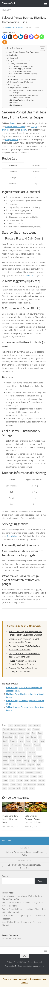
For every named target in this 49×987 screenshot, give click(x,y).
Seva (4, 776)
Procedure (21, 765)
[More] (4, 42)
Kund (20, 749)
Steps (26, 776)
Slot (10, 776)
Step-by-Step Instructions (18, 64)
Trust (19, 784)
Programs (30, 765)
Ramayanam (25, 768)
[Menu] (45, 3)
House (28, 741)
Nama (5, 761)
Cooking (21, 733)
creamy (24, 130)
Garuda (33, 737)
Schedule (38, 772)
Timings (33, 780)
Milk (29, 757)
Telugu (12, 780)
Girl (40, 737)
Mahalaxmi (31, 753)
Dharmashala (7, 737)
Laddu (26, 749)
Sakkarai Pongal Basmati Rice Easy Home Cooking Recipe (22, 53)
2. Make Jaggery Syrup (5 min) (22, 69)
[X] (10, 36)
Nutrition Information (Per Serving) (21, 82)
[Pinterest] (26, 36)
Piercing (26, 761)
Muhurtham (38, 757)
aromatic (5, 130)
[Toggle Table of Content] (41, 48)
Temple (19, 780)
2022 (11, 725)
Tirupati (5, 784)
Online (12, 761)
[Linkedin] (20, 36)
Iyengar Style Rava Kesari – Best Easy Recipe (10, 819)
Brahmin (22, 729)
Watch (25, 788)
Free (27, 737)
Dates (40, 733)
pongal (34, 126)
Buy (29, 729)
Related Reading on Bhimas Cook (23, 100)
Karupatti (37, 745)
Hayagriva (13, 741)
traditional (9, 126)
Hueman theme (38, 966)
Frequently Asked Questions (19, 88)
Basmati (6, 729)
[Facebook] (4, 36)
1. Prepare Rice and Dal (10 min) (23, 66)
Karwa (5, 749)
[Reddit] (15, 36)
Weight (32, 788)
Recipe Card (13, 58)
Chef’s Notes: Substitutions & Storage (22, 79)
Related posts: (17, 105)
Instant (35, 741)
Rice (33, 768)
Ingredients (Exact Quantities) (19, 61)
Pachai (19, 761)
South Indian (19, 126)
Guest (5, 741)
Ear (16, 737)
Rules (5, 772)
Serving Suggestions (16, 85)
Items (42, 741)
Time (26, 780)
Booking (14, 729)
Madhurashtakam (19, 753)
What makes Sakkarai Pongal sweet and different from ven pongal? (25, 96)
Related (15, 102)
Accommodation (20, 725)
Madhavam (7, 753)
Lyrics (39, 749)
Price (14, 765)
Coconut (13, 733)
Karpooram (27, 745)
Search (5, 876)
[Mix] (36, 36)
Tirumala (42, 780)
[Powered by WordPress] (15, 966)
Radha (5, 768)
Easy (21, 737)
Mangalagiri (7, 757)
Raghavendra (14, 768)
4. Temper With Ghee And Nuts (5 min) (25, 74)
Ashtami (37, 725)
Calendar (36, 729)
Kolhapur (13, 749)
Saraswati (29, 772)
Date (33, 733)
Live (32, 749)
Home (21, 741)
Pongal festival (11, 139)
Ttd (25, 784)
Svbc (40, 776)
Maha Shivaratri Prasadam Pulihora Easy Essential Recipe (33, 819)
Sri (21, 776)
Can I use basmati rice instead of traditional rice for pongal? (28, 91)
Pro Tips (12, 76)
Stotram (33, 776)
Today (13, 784)
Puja (38, 765)
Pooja (41, 761)
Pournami (6, 765)
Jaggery (5, 745)
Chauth (5, 733)
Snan (15, 776)
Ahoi (30, 725)
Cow (27, 733)
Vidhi (4, 788)
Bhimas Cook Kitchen (13, 27)
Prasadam (7, 10)
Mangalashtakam (19, 757)
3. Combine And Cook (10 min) (22, 71)
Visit (18, 788)
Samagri (20, 772)
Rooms (40, 768)
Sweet (5, 780)
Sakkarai (12, 772)
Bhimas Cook (8, 3)
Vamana (41, 784)
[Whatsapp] (41, 36)
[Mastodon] (31, 36)
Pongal (13, 123)
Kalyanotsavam (16, 745)
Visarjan (12, 788)
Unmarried (32, 784)
